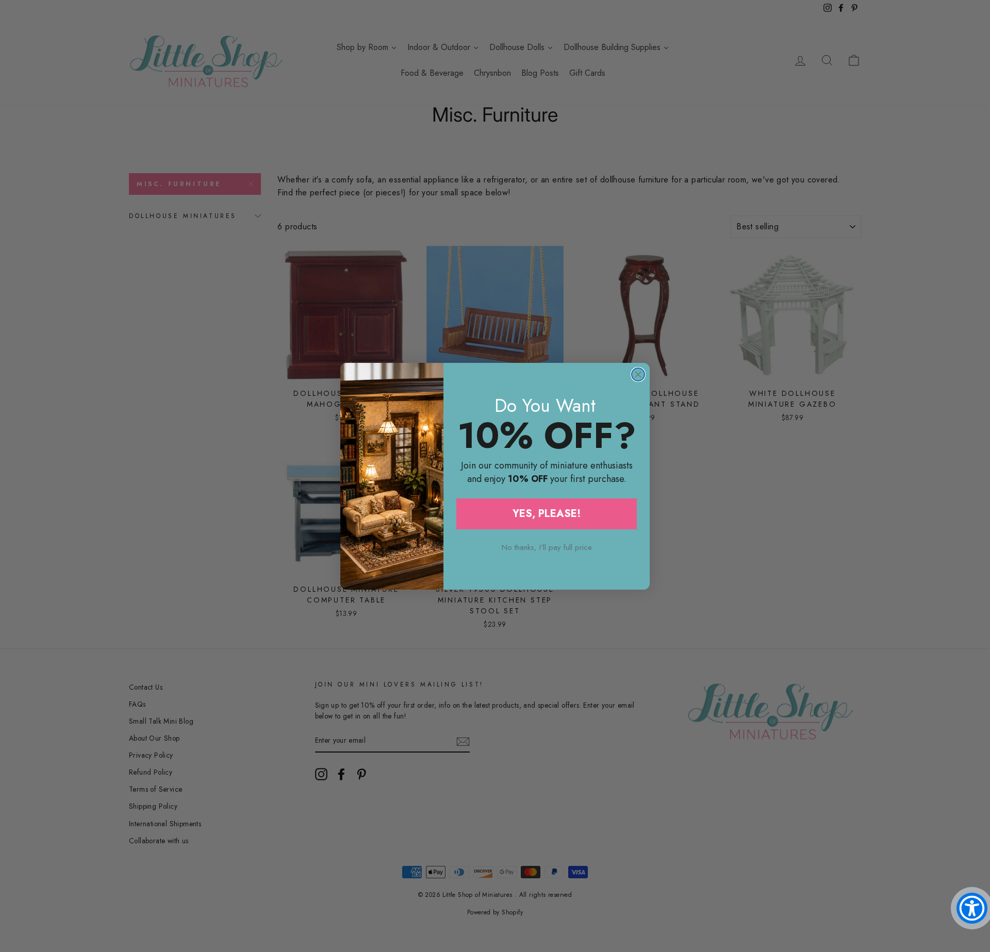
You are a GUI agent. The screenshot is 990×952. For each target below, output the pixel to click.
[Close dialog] (638, 374)
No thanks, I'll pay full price (547, 547)
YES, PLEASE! (547, 513)
